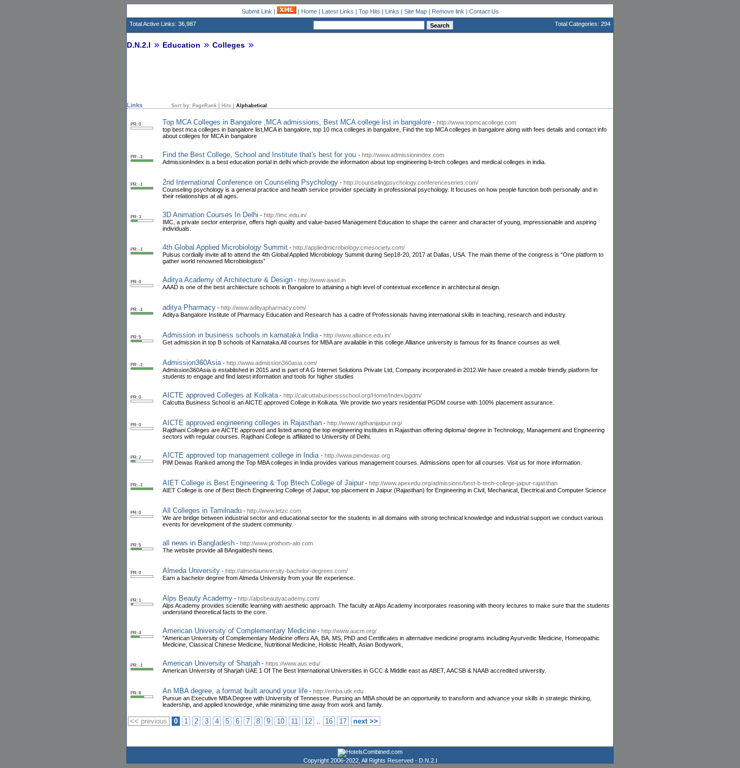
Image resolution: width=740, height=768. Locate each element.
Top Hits (369, 11)
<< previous (148, 721)
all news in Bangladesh (199, 543)
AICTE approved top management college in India (242, 455)
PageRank (204, 105)
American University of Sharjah (211, 663)
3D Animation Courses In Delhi (210, 215)
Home (309, 11)
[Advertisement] (253, 79)
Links (392, 11)
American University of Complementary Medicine (239, 631)
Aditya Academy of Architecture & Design (228, 280)
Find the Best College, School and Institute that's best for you (260, 155)
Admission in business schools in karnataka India (240, 335)
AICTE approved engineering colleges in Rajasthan (242, 423)
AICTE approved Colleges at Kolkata (220, 395)
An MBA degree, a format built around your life (235, 691)
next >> (365, 721)
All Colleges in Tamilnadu (202, 510)
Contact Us (484, 11)
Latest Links (338, 11)
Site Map (415, 11)
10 (280, 721)
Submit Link (257, 11)
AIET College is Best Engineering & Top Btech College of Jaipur (263, 483)
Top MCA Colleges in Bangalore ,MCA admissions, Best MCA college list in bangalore (297, 122)
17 (343, 721)
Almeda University (191, 571)
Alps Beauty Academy (197, 598)
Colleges (228, 45)
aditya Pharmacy (189, 307)
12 (308, 721)
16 (329, 721)
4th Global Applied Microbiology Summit (225, 247)
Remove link (448, 11)
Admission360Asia (192, 363)
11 (294, 721)
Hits (226, 105)
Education (181, 45)
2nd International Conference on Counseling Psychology (250, 182)
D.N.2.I (139, 45)
